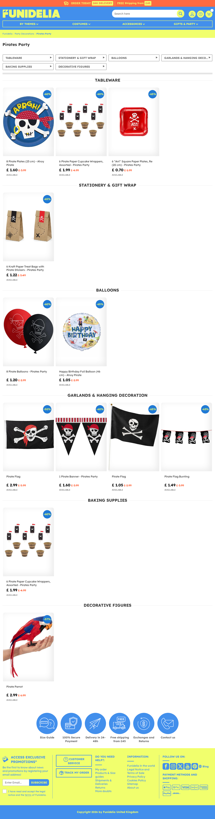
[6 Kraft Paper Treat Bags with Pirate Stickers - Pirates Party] (28, 226)
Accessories (132, 24)
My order (101, 769)
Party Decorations (24, 33)
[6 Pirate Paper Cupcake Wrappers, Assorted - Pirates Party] (81, 121)
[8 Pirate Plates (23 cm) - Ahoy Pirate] (28, 121)
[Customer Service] (200, 14)
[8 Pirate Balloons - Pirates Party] (28, 331)
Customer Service (76, 761)
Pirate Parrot (14, 686)
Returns (100, 787)
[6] (134, 121)
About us (133, 787)
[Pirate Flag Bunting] (186, 437)
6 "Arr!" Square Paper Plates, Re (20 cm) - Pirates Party (132, 163)
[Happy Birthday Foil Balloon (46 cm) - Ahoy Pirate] (81, 331)
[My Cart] (208, 14)
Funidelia (7, 33)
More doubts (103, 791)
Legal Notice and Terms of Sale (138, 771)
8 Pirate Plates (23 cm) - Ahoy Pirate (25, 163)
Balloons (119, 58)
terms (28, 794)
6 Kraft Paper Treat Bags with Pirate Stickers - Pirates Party (25, 268)
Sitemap (132, 784)
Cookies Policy (136, 780)
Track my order (76, 772)
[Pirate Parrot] (28, 647)
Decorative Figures (74, 66)
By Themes (27, 24)
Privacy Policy (136, 776)
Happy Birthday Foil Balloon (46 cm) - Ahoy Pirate (79, 373)
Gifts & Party (184, 24)
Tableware (14, 58)
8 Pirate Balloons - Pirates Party (26, 371)
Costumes (80, 24)
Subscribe (39, 782)
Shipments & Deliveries (103, 782)
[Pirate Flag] (28, 437)
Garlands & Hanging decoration (188, 58)
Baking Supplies (19, 66)
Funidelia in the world (141, 765)
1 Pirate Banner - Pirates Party (78, 476)
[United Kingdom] (166, 766)
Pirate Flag (13, 476)
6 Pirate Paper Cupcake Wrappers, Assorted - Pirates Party (81, 163)
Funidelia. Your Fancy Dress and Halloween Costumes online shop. (31, 14)
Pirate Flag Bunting (176, 476)
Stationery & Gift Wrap (77, 58)
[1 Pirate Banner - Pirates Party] (81, 437)
